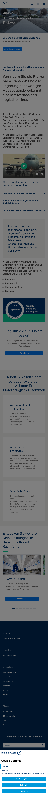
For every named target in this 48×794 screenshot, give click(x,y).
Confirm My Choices (23, 779)
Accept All (24, 791)
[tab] (24, 766)
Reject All (23, 785)
